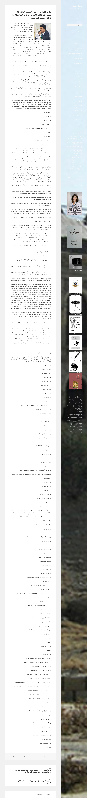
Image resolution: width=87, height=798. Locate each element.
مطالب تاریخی (79, 91)
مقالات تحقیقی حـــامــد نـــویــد (75, 112)
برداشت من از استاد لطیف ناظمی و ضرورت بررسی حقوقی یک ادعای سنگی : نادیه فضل (74, 138)
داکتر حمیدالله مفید (78, 65)
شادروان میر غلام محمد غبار (76, 70)
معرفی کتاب (79, 101)
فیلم (81, 78)
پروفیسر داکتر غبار (78, 50)
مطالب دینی (79, 98)
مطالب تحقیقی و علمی (77, 93)
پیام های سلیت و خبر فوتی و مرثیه (75, 55)
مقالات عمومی (79, 122)
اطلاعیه (80, 45)
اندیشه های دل (79, 48)
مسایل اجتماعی (78, 86)
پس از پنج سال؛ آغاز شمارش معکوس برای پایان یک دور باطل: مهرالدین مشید (75, 178)
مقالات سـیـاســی (78, 119)
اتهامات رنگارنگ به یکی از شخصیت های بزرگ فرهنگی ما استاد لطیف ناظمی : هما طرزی (74, 152)
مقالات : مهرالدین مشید (77, 107)
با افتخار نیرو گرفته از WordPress (44, 794)
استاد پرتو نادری (78, 43)
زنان (81, 68)
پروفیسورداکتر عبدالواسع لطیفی (75, 53)
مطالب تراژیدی (78, 96)
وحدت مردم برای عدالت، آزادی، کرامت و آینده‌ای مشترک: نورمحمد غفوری (74, 168)
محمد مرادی (79, 83)
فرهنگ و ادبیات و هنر (77, 75)
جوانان (80, 60)
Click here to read (78, 220)
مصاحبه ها (80, 88)
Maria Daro (77, 6)
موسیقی (80, 127)
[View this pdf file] (73, 220)
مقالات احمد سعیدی (77, 110)
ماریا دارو (40, 756)
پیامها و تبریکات (78, 58)
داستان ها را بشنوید (78, 63)
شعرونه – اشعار (78, 73)
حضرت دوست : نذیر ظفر (76, 159)
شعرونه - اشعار (32, 756)
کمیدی (80, 81)
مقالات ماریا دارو (78, 124)
